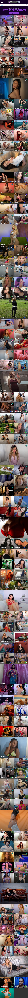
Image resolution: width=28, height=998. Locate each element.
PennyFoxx (17, 359)
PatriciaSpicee (3, 108)
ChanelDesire (3, 390)
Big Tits (20, 5)
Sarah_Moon (17, 108)
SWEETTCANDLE (4, 756)
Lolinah (2, 798)
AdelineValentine (4, 139)
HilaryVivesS (3, 767)
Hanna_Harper (17, 547)
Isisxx (16, 693)
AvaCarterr (3, 150)
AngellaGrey (17, 495)
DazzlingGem (3, 181)
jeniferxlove (3, 505)
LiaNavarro (17, 652)
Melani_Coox (17, 338)
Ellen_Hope (17, 662)
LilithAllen (16, 589)
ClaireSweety (3, 902)
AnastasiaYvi (3, 118)
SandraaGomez (17, 348)
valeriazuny (3, 704)
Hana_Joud (3, 265)
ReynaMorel (17, 202)
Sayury (16, 725)
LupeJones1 (17, 861)
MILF (11, 5)
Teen (2, 5)
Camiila (16, 432)
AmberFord (17, 181)
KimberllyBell (17, 129)
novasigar (2, 652)
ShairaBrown (17, 505)
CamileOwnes (17, 118)
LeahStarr (2, 484)
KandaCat (16, 77)
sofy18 (16, 944)
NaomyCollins (17, 254)
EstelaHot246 (17, 840)
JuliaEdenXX (3, 35)
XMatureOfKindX (4, 976)
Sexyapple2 (17, 986)
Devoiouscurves (4, 474)
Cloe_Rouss (17, 369)
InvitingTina (3, 777)
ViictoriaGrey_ (3, 411)
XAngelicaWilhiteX (18, 578)
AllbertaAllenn (3, 714)
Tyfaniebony (17, 401)
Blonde (6, 5)
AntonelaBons (17, 474)
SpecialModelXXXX (4, 286)
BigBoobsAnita (17, 568)
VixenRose (17, 139)
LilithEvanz (3, 934)
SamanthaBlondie (4, 463)
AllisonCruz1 (3, 223)
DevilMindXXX (17, 265)
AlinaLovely (3, 244)
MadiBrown (17, 422)
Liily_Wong (17, 296)
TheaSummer (17, 66)
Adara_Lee (3, 829)
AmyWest (16, 871)
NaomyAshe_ (3, 202)
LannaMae (2, 369)
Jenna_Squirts (17, 913)
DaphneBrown (17, 35)
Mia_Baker (17, 24)
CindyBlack (3, 348)
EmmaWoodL (17, 192)
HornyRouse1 (3, 735)
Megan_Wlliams (17, 286)
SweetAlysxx (17, 45)
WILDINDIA (3, 683)
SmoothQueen (3, 516)
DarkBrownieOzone (4, 787)
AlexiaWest (3, 401)
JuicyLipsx (2, 662)
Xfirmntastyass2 (18, 808)
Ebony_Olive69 (17, 714)
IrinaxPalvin (17, 850)
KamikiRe (2, 296)
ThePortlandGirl (18, 411)
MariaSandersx (3, 808)
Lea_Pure (2, 913)
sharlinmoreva (3, 547)
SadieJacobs (3, 944)
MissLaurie (17, 275)
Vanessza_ (3, 66)
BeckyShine (17, 150)
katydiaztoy (17, 641)
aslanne (2, 955)
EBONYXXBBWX (4, 850)
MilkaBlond (17, 798)
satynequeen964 (4, 359)
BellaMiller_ (3, 578)
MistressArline (17, 631)
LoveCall (2, 338)
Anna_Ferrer (3, 631)
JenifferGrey (3, 129)
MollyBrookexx (17, 777)
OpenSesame (3, 24)
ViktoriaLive (3, 537)
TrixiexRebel (3, 495)
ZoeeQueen (17, 767)
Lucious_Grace (17, 923)
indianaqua (2, 620)
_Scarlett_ (2, 56)
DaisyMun (2, 840)
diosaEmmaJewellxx (4, 641)
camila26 (16, 516)
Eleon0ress (17, 484)
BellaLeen (2, 171)
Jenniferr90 (3, 254)
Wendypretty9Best (4, 986)
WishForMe (3, 861)
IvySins (2, 192)
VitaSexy (16, 704)
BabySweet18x (3, 422)
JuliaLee (2, 610)
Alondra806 (3, 693)
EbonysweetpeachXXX (19, 735)
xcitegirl (16, 955)
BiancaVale (3, 725)
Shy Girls (15, 5)
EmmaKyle (2, 317)
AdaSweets (17, 56)
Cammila (2, 432)
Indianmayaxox (3, 871)
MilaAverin (3, 275)
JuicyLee (2, 589)
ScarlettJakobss (4, 45)
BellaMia (16, 787)
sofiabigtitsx (17, 934)
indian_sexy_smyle (18, 620)
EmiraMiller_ (3, 77)
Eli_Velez (16, 223)
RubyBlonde (3, 568)
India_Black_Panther (4, 923)
